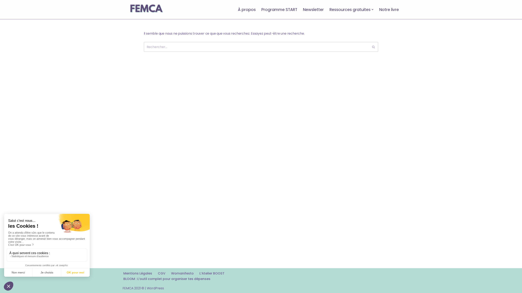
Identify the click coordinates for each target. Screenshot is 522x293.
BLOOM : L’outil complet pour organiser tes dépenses (166, 279)
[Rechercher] (373, 47)
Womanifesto (182, 273)
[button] (373, 10)
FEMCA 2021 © (133, 288)
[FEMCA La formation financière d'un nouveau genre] (146, 9)
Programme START (279, 9)
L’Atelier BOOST (212, 273)
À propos (247, 9)
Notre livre (389, 9)
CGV (161, 273)
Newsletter (313, 9)
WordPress (155, 288)
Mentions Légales (137, 273)
